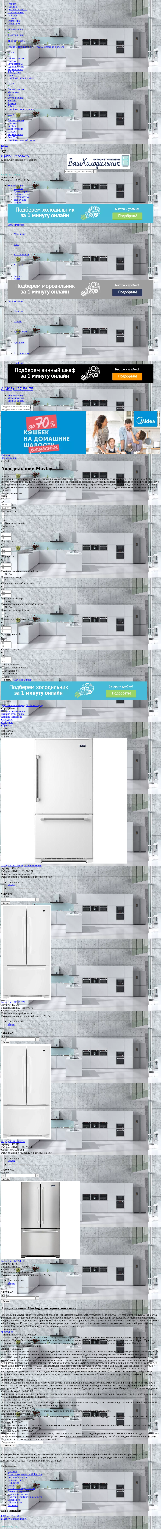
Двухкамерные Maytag (13, 705)
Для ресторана (15, 128)
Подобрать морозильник (21, 109)
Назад (11, 52)
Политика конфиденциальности (25, 1497)
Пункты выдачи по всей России (25, 1474)
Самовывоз (14, 23)
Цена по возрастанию (13, 714)
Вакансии (13, 1505)
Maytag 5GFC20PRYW (13, 1002)
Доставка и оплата (17, 9)
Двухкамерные (15, 63)
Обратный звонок (10, 174)
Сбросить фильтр (22, 679)
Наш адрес (13, 15)
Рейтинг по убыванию (13, 711)
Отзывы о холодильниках (21, 1488)
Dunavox (12, 123)
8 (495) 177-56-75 (15, 156)
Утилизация (14, 20)
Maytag (11, 885)
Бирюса (12, 103)
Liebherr (12, 126)
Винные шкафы (16, 41)
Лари (10, 95)
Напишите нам (16, 12)
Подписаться (9, 1445)
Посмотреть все (16, 58)
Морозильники (16, 35)
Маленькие (13, 92)
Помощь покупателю (19, 1491)
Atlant (11, 106)
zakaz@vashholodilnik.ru (14, 1518)
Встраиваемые (15, 69)
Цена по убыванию (11, 716)
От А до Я (6, 719)
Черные (12, 75)
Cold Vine (13, 137)
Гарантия (12, 6)
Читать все (7, 1331)
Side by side (20, 199)
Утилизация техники (19, 1494)
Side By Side (14, 72)
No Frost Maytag (34, 705)
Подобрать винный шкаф (21, 140)
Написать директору (10, 1526)
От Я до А (6, 722)
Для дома (12, 131)
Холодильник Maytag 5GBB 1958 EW (21, 865)
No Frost (12, 61)
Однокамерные (16, 66)
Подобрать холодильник (21, 78)
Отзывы (12, 18)
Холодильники (16, 29)
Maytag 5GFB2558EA (12, 1261)
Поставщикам (15, 1502)
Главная (12, 4)
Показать (7, 680)
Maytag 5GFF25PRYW (13, 1141)
